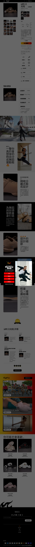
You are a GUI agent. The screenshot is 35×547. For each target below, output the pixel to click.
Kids (9, 278)
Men (9, 273)
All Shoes (9, 281)
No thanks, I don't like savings (9, 284)
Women (9, 276)
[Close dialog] (33, 263)
